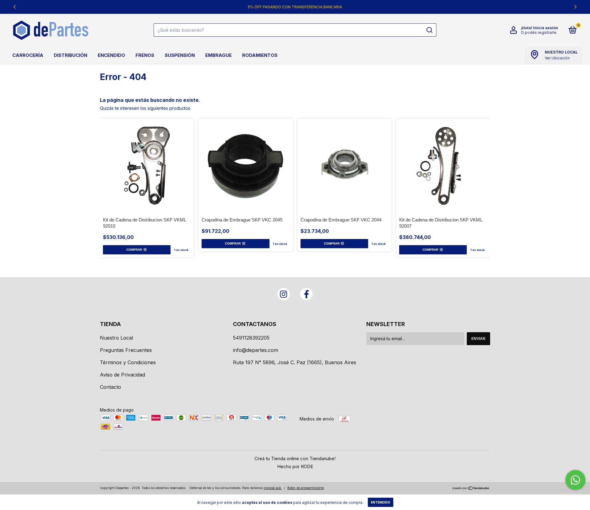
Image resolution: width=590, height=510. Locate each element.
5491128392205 (251, 338)
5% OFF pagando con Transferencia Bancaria (295, 7)
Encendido (111, 55)
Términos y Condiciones (128, 362)
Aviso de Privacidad (122, 375)
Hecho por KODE (295, 466)
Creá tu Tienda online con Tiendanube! (295, 458)
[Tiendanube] (471, 488)
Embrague (218, 55)
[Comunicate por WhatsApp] (575, 480)
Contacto (110, 387)
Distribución (70, 55)
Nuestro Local (116, 338)
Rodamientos (259, 55)
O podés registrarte (539, 32)
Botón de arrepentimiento (305, 488)
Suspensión (180, 55)
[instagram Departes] (283, 294)
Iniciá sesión (545, 28)
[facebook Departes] (306, 294)
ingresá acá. (273, 488)
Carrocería (27, 55)
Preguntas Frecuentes (126, 350)
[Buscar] (429, 30)
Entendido (380, 502)
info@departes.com (255, 350)
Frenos (145, 55)
